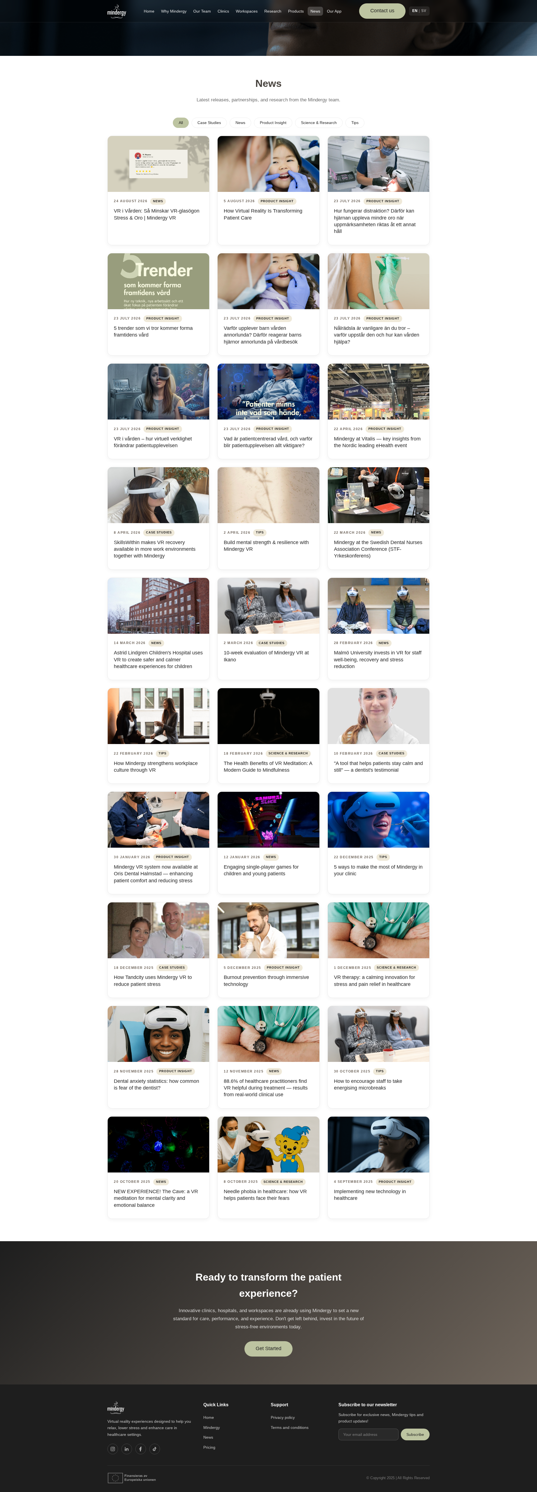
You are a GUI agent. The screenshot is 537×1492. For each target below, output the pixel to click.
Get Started (268, 1348)
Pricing (209, 1447)
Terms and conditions (289, 1427)
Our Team (202, 11)
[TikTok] (154, 1449)
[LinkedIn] (126, 1449)
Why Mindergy (174, 11)
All (181, 122)
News (315, 11)
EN (414, 11)
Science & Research (319, 122)
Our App (334, 11)
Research (272, 11)
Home (149, 11)
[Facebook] (140, 1449)
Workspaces (247, 11)
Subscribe (415, 1434)
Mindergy (211, 1427)
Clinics (223, 11)
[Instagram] (112, 1449)
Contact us (382, 10)
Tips (355, 122)
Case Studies (209, 122)
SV (423, 11)
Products (296, 11)
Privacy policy (283, 1417)
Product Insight (273, 122)
